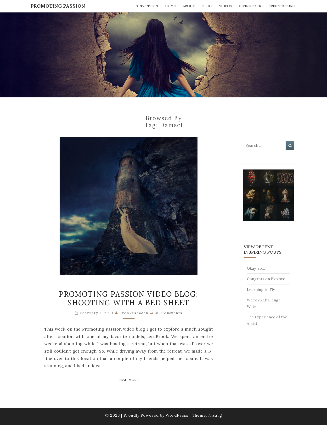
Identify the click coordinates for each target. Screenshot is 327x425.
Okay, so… (256, 268)
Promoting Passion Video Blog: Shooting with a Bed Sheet (128, 298)
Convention (146, 6)
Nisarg (215, 415)
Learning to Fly (261, 289)
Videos (225, 6)
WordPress (177, 415)
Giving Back (250, 6)
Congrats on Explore (266, 278)
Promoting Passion (58, 6)
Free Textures (282, 6)
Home (170, 6)
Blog (207, 6)
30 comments (168, 313)
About (189, 6)
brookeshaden (133, 313)
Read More (129, 379)
